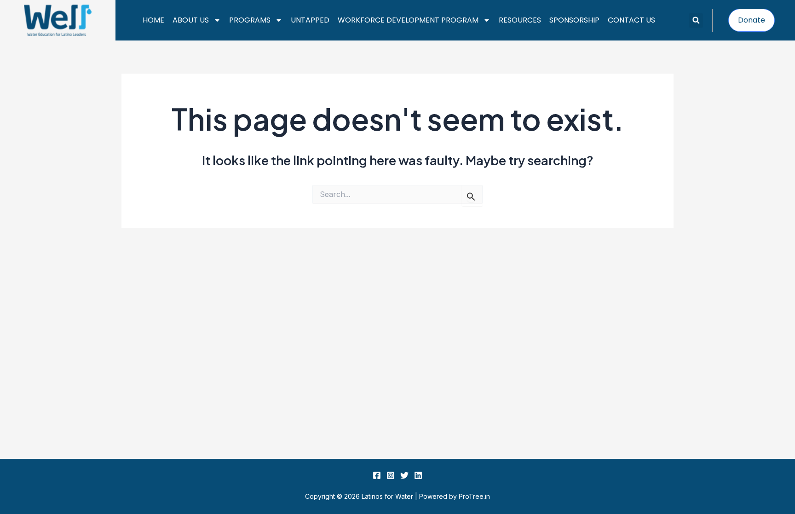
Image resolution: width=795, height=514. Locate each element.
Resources (520, 20)
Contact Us (631, 20)
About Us (191, 20)
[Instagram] (390, 475)
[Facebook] (377, 475)
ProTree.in (474, 496)
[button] (696, 20)
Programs (250, 20)
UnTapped (310, 20)
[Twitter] (404, 475)
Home (153, 20)
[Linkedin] (418, 475)
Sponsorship (574, 20)
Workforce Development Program (408, 20)
